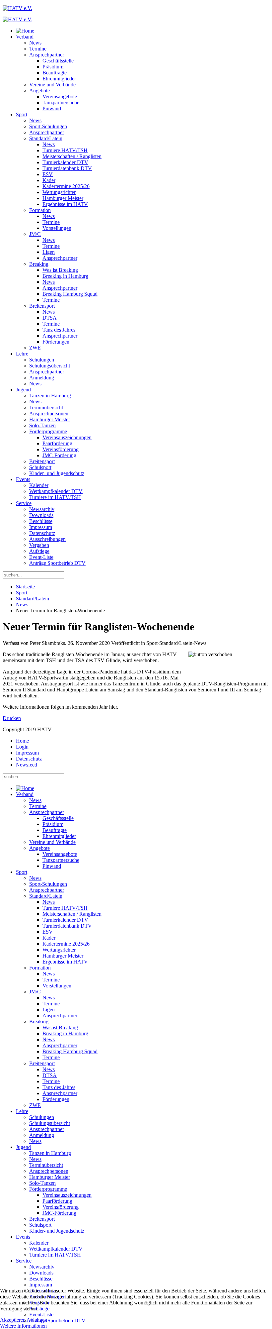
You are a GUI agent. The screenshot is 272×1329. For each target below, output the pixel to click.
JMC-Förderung (59, 455)
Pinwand (51, 108)
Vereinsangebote (59, 96)
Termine (37, 48)
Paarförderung (57, 443)
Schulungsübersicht (49, 365)
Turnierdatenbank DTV (67, 168)
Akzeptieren (13, 1320)
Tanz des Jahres (58, 330)
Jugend (23, 389)
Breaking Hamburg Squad (70, 294)
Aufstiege (39, 551)
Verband (25, 37)
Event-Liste (41, 557)
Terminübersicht (46, 407)
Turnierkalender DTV (65, 162)
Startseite (25, 586)
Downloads (41, 515)
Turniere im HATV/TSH (55, 497)
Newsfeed (26, 764)
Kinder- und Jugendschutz (56, 473)
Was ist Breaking (60, 270)
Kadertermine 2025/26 (66, 186)
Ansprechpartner (46, 54)
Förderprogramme (48, 431)
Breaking (38, 264)
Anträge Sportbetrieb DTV (57, 563)
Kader (48, 180)
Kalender (38, 485)
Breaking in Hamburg (65, 276)
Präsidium (52, 66)
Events (23, 479)
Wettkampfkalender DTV (56, 491)
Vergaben (39, 545)
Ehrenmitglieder (59, 78)
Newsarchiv (41, 509)
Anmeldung (41, 377)
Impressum (40, 527)
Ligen (48, 252)
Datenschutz (42, 533)
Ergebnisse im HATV (65, 204)
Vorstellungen (56, 228)
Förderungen (55, 342)
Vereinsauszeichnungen (67, 437)
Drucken (12, 718)
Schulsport (40, 467)
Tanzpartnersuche (60, 102)
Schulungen (41, 359)
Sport (21, 114)
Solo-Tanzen (42, 425)
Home (22, 741)
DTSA (49, 318)
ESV (47, 174)
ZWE (35, 348)
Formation (40, 210)
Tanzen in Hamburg (50, 395)
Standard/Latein (45, 138)
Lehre (22, 354)
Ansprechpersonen (48, 413)
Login (22, 747)
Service (24, 503)
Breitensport (42, 306)
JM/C (35, 234)
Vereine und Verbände (52, 84)
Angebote (39, 90)
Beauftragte (54, 72)
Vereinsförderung (60, 449)
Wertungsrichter (59, 192)
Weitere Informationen (23, 1326)
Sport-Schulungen (48, 126)
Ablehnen (37, 1320)
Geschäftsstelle (58, 60)
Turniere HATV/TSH (65, 150)
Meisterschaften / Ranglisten (72, 156)
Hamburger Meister (62, 198)
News (35, 43)
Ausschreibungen (47, 539)
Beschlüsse (40, 521)
